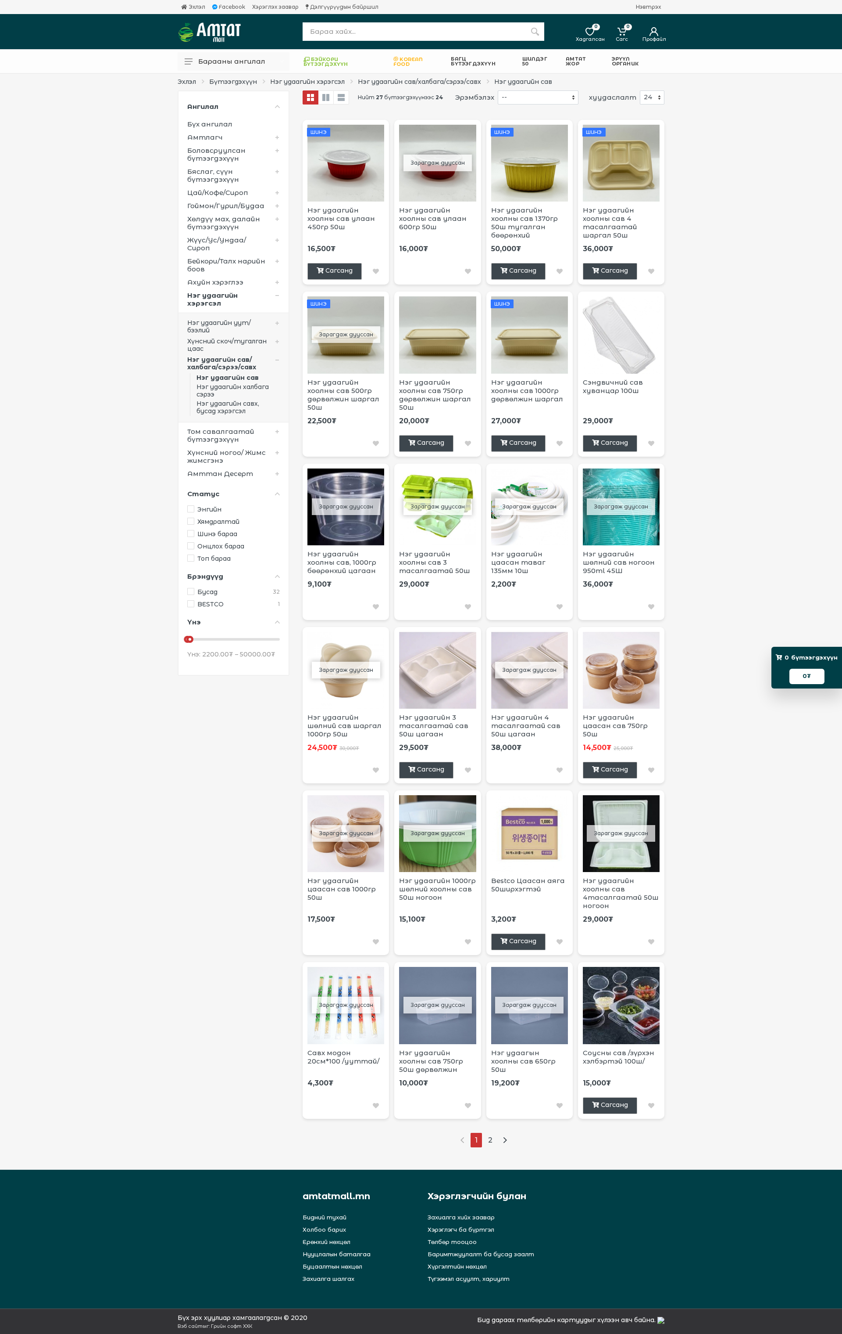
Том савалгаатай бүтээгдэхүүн (220, 435)
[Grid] (310, 97)
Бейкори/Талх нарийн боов (226, 265)
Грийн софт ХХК (231, 1326)
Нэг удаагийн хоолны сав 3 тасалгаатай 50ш (434, 562)
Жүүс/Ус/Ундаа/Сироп (216, 244)
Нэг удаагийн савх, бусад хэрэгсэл (227, 407)
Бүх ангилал (209, 124)
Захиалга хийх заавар (461, 1217)
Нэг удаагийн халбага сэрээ (232, 390)
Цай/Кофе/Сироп (217, 192)
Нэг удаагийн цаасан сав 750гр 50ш (615, 725)
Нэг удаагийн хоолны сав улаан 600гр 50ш (433, 218)
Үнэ (194, 622)
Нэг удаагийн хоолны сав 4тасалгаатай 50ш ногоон (621, 893)
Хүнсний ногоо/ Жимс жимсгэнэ (226, 456)
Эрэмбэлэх (474, 97)
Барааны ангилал (231, 61)
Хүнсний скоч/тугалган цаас (227, 345)
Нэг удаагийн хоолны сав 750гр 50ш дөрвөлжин (431, 1061)
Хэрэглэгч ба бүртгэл (461, 1229)
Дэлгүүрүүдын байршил (343, 7)
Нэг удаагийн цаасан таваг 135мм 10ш (518, 562)
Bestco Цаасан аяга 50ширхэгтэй (528, 884)
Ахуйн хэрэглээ (215, 282)
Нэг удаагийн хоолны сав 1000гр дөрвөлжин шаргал (527, 390)
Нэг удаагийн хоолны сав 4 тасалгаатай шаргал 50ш (610, 222)
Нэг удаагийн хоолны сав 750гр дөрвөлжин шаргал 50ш (435, 394)
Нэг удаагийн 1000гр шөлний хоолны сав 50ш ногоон (437, 888)
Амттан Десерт (220, 473)
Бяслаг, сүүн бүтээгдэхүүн (213, 175)
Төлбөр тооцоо (452, 1241)
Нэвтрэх (648, 7)
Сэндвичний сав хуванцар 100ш (613, 386)
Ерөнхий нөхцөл (326, 1241)
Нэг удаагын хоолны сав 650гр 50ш (523, 1061)
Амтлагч (205, 137)
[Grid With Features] (326, 97)
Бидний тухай (324, 1217)
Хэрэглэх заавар (275, 7)
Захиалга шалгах (328, 1278)
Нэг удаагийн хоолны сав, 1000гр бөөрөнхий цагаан (341, 562)
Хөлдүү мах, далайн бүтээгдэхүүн (223, 223)
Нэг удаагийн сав (523, 82)
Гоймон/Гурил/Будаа (225, 206)
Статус (203, 494)
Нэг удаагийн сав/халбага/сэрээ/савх (419, 82)
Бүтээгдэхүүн (233, 82)
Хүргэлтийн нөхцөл (457, 1266)
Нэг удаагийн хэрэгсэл (307, 82)
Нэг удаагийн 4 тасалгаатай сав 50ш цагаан (525, 725)
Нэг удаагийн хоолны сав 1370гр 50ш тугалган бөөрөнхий (524, 222)
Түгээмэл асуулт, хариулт (469, 1278)
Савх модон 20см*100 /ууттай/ (343, 1057)
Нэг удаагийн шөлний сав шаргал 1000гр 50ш (344, 725)
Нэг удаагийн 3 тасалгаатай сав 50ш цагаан (433, 725)
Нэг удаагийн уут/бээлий (219, 326)
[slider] (189, 639)
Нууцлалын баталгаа (337, 1254)
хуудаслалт (612, 97)
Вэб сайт (190, 1326)
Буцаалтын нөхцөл (332, 1266)
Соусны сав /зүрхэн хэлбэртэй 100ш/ (618, 1057)
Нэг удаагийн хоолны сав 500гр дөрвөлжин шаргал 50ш (343, 394)
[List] (341, 97)
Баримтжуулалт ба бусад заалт (481, 1254)
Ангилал (202, 106)
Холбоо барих (324, 1229)
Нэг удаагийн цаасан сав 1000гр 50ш (341, 888)
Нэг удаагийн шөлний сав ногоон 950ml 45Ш (619, 562)
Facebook (231, 7)
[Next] (505, 1140)
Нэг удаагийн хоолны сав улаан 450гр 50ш (341, 218)
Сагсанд (339, 270)
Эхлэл (196, 7)
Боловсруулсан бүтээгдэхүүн (216, 154)
